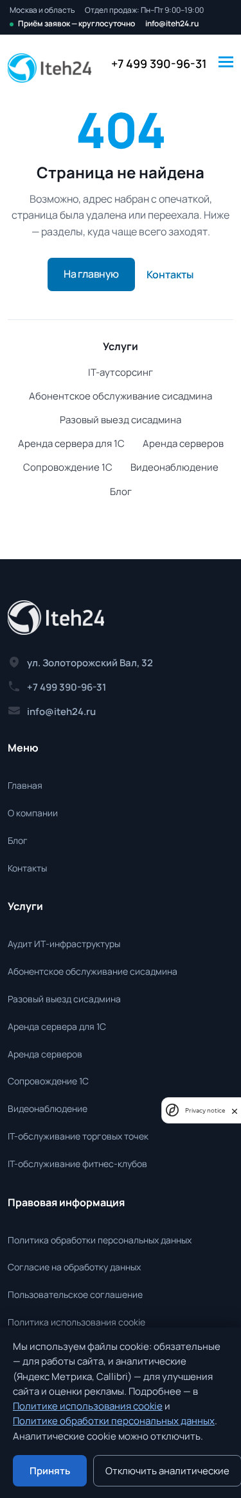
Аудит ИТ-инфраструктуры (64, 944)
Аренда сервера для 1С (71, 443)
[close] (234, 1110)
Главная (25, 785)
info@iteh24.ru (172, 24)
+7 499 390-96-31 (159, 63)
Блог (121, 491)
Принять (50, 1470)
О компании (33, 813)
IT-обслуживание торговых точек (78, 1136)
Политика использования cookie (76, 1322)
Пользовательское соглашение (75, 1294)
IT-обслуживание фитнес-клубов (77, 1163)
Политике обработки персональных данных (114, 1420)
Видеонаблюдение (174, 467)
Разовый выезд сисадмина (120, 419)
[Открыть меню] (226, 60)
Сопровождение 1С (67, 467)
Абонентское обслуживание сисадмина (120, 396)
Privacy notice (205, 1110)
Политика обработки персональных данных (100, 1240)
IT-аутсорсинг (120, 372)
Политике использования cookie (88, 1406)
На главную (91, 274)
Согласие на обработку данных (74, 1267)
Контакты (170, 274)
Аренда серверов (183, 443)
